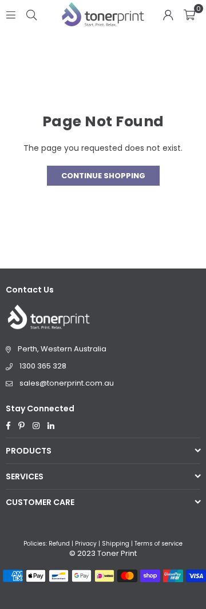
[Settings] (168, 14)
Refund (59, 543)
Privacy (86, 543)
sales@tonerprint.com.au (66, 383)
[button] (189, 14)
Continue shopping (103, 175)
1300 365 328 (42, 365)
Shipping (115, 543)
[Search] (31, 14)
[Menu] (11, 14)
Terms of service (158, 543)
